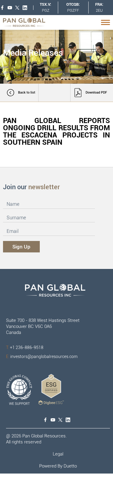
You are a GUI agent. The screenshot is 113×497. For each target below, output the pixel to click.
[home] (25, 22)
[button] (106, 22)
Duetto (70, 466)
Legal (58, 454)
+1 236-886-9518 (24, 347)
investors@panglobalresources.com (41, 356)
